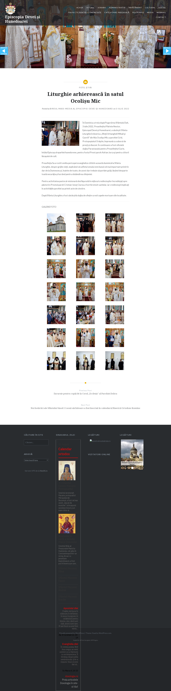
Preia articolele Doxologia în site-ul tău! (69, 683)
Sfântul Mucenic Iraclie (67, 598)
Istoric (90, 7)
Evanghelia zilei (70, 644)
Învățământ (135, 7)
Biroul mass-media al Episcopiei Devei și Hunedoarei (81, 109)
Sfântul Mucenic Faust (67, 579)
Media (150, 12)
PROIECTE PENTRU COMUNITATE (84, 12)
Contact (161, 17)
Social (162, 7)
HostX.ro (43, 471)
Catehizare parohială (116, 12)
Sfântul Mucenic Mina (67, 570)
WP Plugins (94, 640)
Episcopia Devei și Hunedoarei (22, 19)
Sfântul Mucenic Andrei (67, 589)
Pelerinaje (138, 12)
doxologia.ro (71, 676)
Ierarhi (102, 7)
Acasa (79, 7)
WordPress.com (105, 633)
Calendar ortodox (65, 451)
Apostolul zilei (70, 608)
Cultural (150, 7)
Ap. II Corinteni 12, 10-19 (68, 636)
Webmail (161, 12)
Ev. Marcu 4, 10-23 (70, 670)
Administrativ (117, 7)
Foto (82, 87)
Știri (89, 87)
